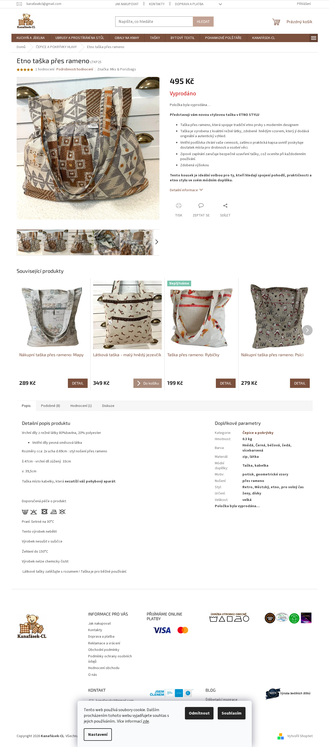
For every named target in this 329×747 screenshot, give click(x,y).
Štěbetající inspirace (221, 699)
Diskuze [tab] (108, 405)
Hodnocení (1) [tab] (81, 405)
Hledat (203, 21)
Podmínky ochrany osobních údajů (110, 659)
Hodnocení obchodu (103, 668)
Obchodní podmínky (103, 649)
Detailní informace (184, 190)
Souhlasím (232, 713)
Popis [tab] (26, 405)
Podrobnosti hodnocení (74, 69)
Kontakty (157, 4)
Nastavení (97, 734)
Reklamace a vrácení (104, 643)
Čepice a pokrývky (257, 432)
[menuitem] (30, 38)
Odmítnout (199, 713)
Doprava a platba (189, 4)
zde (146, 721)
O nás (92, 674)
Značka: (116, 69)
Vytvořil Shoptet (300, 736)
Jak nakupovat (127, 4)
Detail (77, 383)
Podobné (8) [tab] (50, 405)
